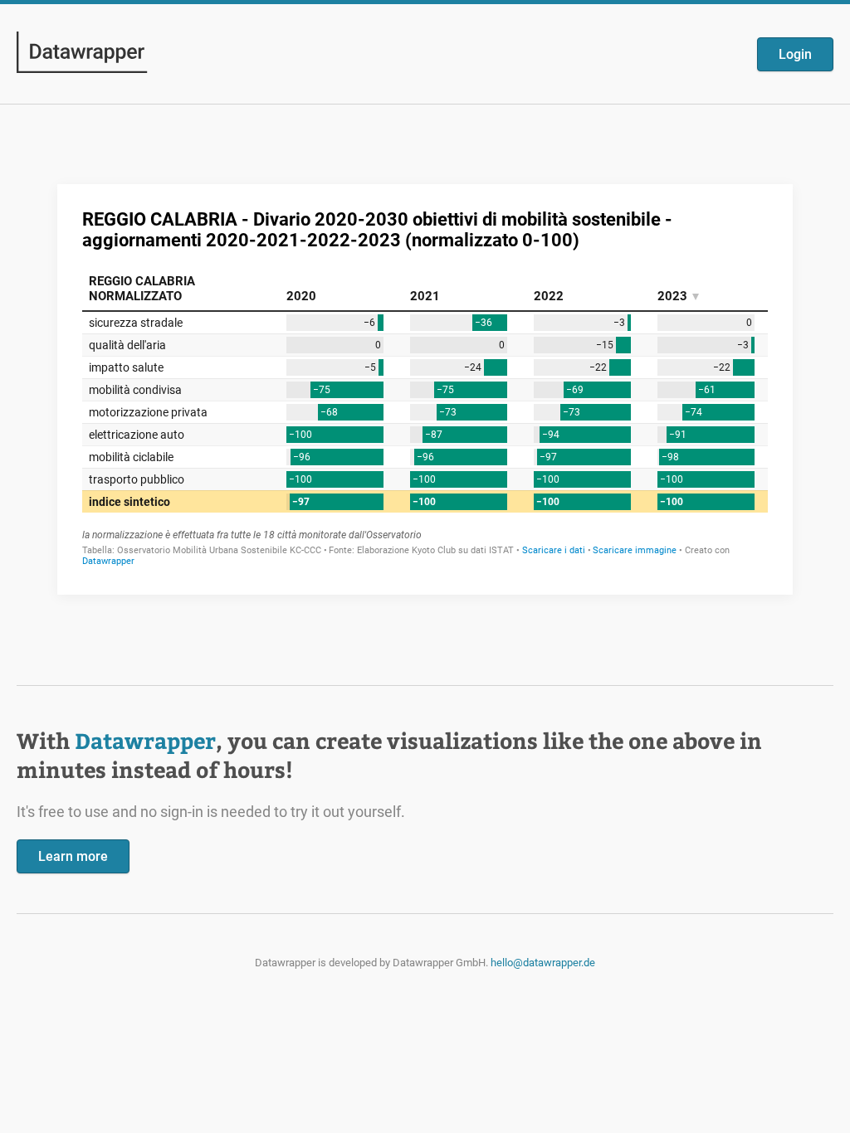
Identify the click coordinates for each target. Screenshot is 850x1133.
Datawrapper (145, 740)
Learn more (73, 856)
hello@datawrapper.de (543, 962)
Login (795, 54)
